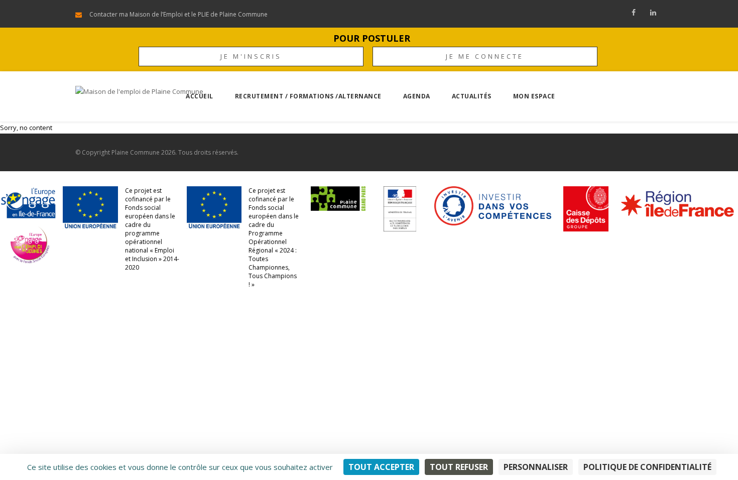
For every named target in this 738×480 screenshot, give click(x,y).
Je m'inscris (251, 56)
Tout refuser (459, 466)
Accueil (199, 96)
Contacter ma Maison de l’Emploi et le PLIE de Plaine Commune (178, 14)
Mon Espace (534, 96)
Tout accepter (381, 466)
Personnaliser (536, 466)
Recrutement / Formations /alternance (308, 96)
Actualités (471, 96)
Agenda (416, 96)
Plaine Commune (135, 152)
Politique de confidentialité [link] (647, 466)
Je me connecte (485, 56)
